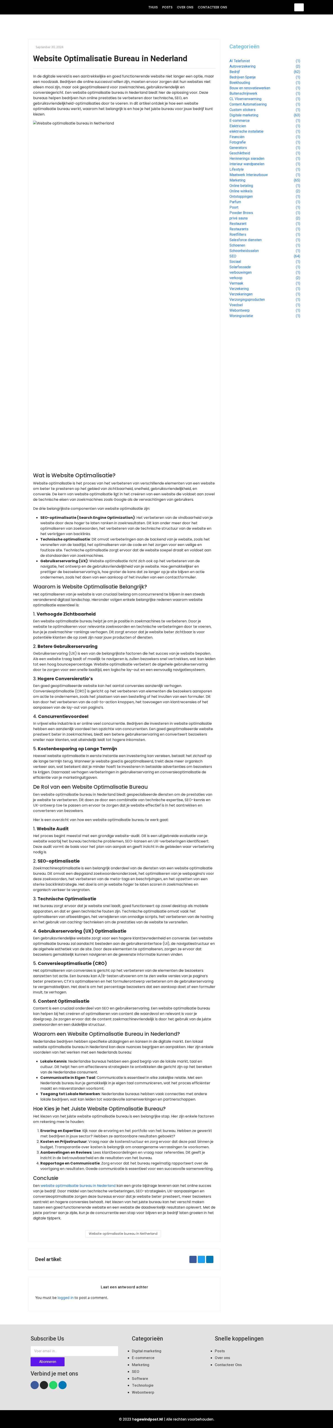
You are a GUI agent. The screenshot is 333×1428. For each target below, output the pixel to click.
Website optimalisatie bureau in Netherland (123, 1233)
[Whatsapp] (53, 1385)
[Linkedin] (62, 1385)
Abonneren (47, 1362)
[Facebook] (35, 1385)
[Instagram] (44, 1385)
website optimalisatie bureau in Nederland (78, 1185)
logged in (66, 1297)
